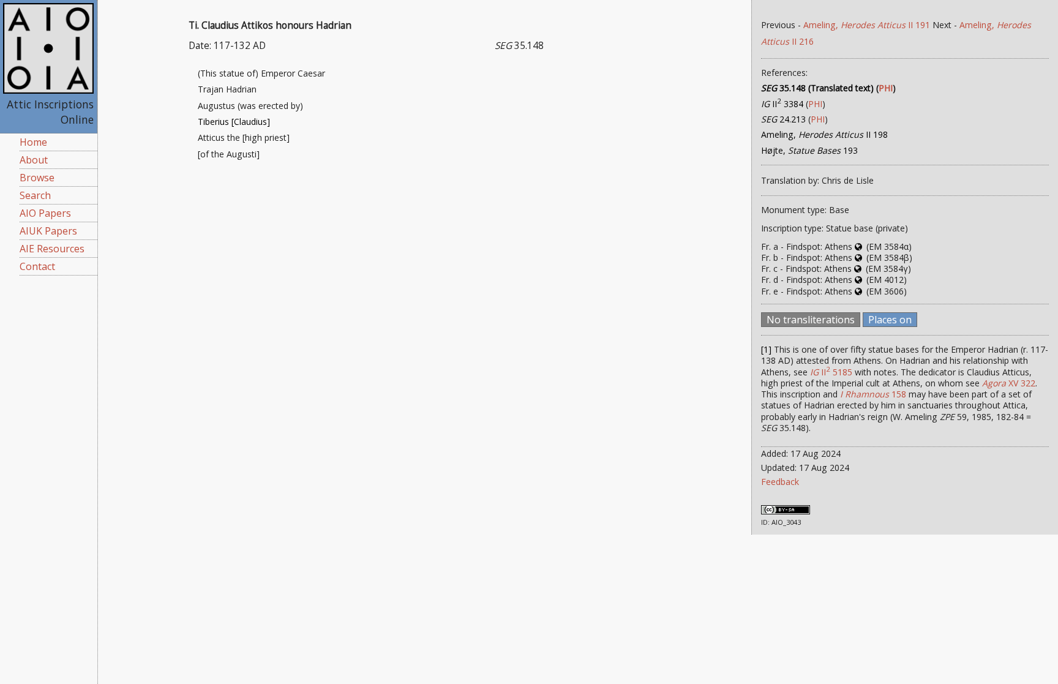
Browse (37, 177)
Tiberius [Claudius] (234, 121)
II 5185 (831, 372)
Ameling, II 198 (824, 134)
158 (873, 394)
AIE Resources (52, 248)
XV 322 (1008, 383)
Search (35, 195)
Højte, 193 (809, 150)
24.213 (783, 119)
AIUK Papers (48, 231)
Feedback (780, 481)
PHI (886, 88)
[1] (766, 349)
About (34, 160)
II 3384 (782, 104)
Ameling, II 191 (866, 25)
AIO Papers (45, 213)
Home (33, 142)
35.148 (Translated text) (817, 88)
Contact (37, 266)
